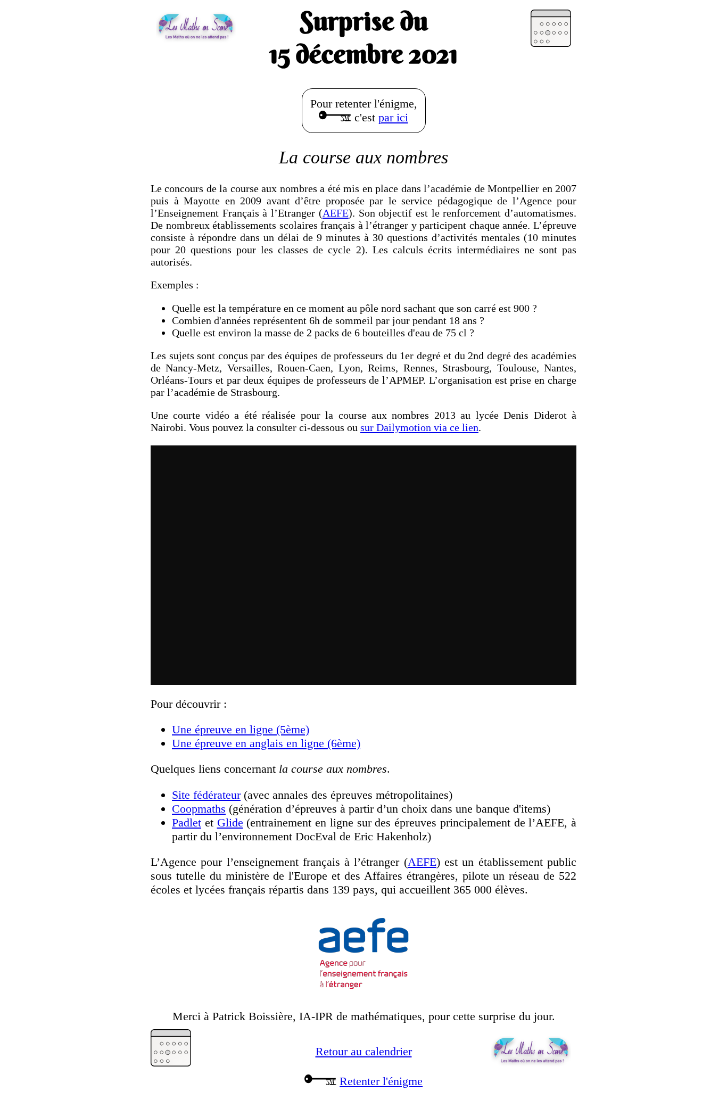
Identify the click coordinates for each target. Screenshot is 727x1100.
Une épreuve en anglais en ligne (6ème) (266, 743)
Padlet (186, 822)
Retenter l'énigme (381, 1081)
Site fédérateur (206, 794)
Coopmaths (199, 808)
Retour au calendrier (364, 1051)
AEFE (336, 213)
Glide (230, 822)
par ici (393, 117)
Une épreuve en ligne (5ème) (240, 729)
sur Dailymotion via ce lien (419, 427)
